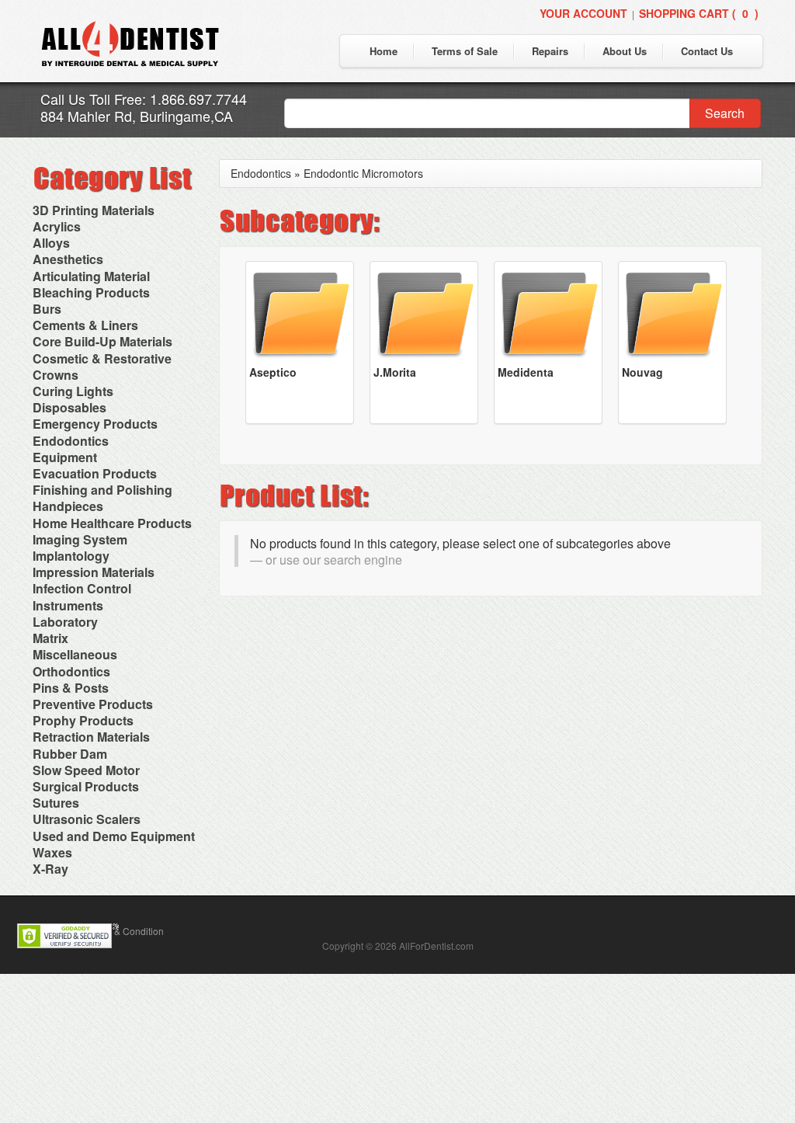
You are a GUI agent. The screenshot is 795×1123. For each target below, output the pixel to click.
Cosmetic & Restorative (102, 358)
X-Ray (50, 868)
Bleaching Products (91, 292)
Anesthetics (68, 259)
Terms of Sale (465, 50)
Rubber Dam (70, 753)
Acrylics (57, 226)
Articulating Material (91, 276)
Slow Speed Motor (86, 770)
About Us (624, 50)
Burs (47, 308)
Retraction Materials (91, 736)
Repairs (550, 50)
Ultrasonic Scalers (87, 819)
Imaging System (80, 539)
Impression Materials (93, 572)
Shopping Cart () (699, 13)
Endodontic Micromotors (363, 173)
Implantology (71, 555)
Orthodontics (71, 671)
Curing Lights (73, 391)
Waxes (52, 852)
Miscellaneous (75, 654)
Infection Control (82, 588)
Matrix (50, 638)
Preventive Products (93, 704)
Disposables (69, 407)
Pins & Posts (71, 687)
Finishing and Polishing (102, 489)
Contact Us (707, 50)
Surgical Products (86, 786)
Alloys (51, 242)
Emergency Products (95, 423)
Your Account (583, 13)
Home (384, 50)
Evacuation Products (95, 473)
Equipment (65, 457)
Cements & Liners (85, 325)
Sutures (56, 802)
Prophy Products (83, 720)
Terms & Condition (125, 930)
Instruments (68, 605)
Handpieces (68, 506)
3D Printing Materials (93, 210)
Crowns (55, 374)
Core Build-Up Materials (102, 341)
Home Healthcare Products (112, 523)
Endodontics (71, 440)
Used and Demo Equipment (114, 836)
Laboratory (65, 621)
